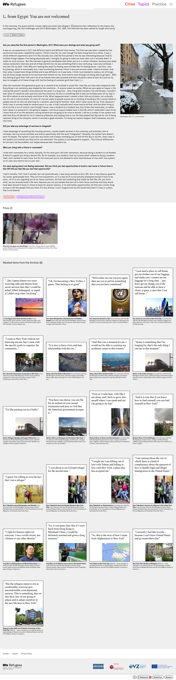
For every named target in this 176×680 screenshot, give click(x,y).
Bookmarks (145, 677)
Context (14, 35)
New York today (9, 197)
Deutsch (169, 677)
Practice (159, 4)
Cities (130, 4)
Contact (6, 654)
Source (21, 35)
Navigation (171, 4)
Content (7, 35)
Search (134, 677)
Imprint (15, 654)
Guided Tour (158, 677)
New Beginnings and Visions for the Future (30, 197)
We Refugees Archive (14, 4)
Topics (143, 4)
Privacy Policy (26, 654)
